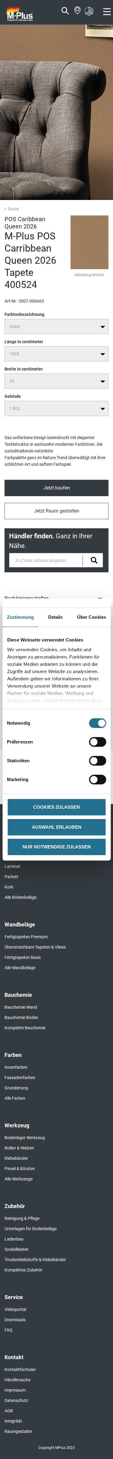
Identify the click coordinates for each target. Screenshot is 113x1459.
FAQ (8, 1330)
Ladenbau (14, 1239)
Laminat (12, 866)
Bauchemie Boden (21, 1017)
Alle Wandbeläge (20, 967)
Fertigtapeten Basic (23, 957)
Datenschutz (16, 1400)
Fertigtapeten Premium (26, 936)
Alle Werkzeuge (19, 1178)
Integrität (13, 1421)
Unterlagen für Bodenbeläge (31, 1228)
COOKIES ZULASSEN (56, 807)
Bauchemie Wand (21, 1007)
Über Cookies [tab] (91, 617)
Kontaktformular (20, 1369)
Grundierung (16, 1087)
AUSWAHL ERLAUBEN (56, 827)
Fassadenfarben (20, 1077)
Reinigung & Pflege (22, 1218)
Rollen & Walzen (19, 1148)
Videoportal (15, 1309)
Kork (9, 887)
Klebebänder (16, 1158)
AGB (9, 1410)
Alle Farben (15, 1098)
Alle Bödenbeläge (20, 897)
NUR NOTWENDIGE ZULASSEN (57, 846)
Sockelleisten (17, 1249)
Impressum (15, 1390)
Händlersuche (17, 1379)
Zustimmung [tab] (20, 617)
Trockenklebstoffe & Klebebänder (35, 1259)
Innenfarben (16, 1067)
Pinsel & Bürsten (20, 1168)
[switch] (99, 742)
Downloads (15, 1319)
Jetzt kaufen (56, 488)
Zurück (13, 209)
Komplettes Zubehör (23, 1270)
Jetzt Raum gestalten (56, 511)
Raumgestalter (18, 1431)
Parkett (11, 876)
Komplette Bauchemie (25, 1027)
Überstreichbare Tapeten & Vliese (35, 947)
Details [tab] (55, 617)
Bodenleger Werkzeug (25, 1137)
